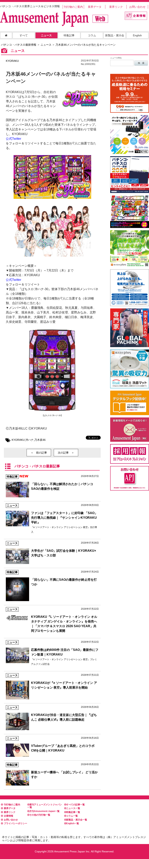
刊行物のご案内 (73, 6)
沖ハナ (29, 439)
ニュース (46, 35)
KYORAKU (12, 60)
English (137, 35)
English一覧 (72, 823)
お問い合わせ (137, 6)
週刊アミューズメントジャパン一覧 (44, 806)
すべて (24, 35)
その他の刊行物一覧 (39, 815)
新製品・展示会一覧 (76, 819)
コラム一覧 (72, 815)
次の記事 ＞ (66, 452)
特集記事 (69, 35)
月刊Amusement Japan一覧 (44, 811)
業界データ (94, 6)
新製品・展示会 (114, 35)
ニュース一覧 (73, 808)
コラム (92, 35)
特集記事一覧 (73, 812)
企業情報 (8, 815)
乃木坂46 (40, 439)
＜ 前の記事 (39, 452)
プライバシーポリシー (15, 823)
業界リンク (116, 6)
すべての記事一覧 (75, 804)
